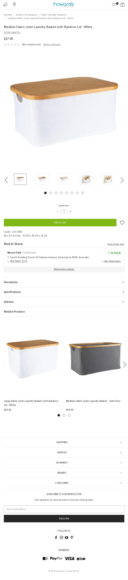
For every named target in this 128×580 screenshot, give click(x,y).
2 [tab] (51, 193)
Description (11, 282)
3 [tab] (56, 193)
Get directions (112, 261)
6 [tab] (72, 193)
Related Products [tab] (14, 311)
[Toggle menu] (5, 4)
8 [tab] (82, 193)
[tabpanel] (20, 180)
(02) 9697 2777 (19, 261)
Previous (6, 180)
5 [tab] (66, 193)
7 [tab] (77, 193)
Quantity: (64, 205)
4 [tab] (61, 193)
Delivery (9, 301)
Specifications (12, 292)
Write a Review (52, 44)
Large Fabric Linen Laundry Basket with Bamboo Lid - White (31, 402)
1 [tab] (45, 193)
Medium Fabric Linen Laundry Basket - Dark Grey (93, 400)
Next (122, 180)
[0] (114, 4)
